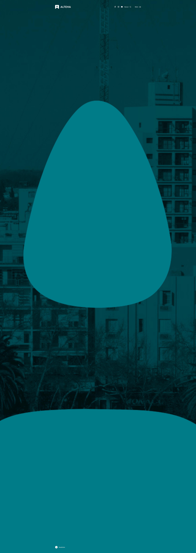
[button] (128, 6)
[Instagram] (118, 7)
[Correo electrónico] (121, 7)
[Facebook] (115, 7)
